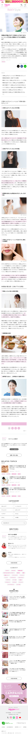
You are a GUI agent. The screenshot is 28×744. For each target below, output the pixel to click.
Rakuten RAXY (8, 5)
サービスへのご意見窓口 (16, 712)
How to (3, 61)
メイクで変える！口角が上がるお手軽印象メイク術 (14, 87)
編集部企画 (14, 474)
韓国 (23, 572)
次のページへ (14, 424)
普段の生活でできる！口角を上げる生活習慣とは (14, 82)
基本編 (18, 572)
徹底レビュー (7, 575)
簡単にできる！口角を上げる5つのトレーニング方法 (14, 80)
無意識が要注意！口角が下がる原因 (11, 78)
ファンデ (20, 582)
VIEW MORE (14, 563)
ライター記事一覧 (14, 449)
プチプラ (8, 579)
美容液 (19, 474)
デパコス (14, 582)
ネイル (16, 513)
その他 (16, 517)
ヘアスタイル (12, 577)
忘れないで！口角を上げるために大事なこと (13, 89)
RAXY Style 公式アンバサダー (9, 572)
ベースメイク (18, 506)
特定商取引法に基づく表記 (13, 714)
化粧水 (19, 496)
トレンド (22, 575)
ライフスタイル (11, 584)
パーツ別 (14, 579)
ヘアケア (3, 513)
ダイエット (8, 582)
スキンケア (8, 60)
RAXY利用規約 (8, 712)
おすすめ (8, 474)
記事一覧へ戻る (14, 455)
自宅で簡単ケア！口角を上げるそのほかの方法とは (14, 85)
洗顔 (19, 485)
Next (24, 430)
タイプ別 (18, 584)
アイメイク (3, 510)
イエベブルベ (20, 577)
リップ (6, 577)
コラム (2, 517)
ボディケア (17, 510)
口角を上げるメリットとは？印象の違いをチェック (14, 75)
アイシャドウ (14, 575)
